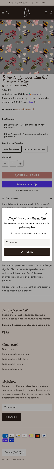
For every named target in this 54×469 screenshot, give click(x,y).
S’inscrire (27, 251)
